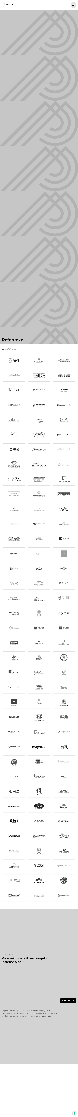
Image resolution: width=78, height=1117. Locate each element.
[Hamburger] (73, 5)
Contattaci (67, 1000)
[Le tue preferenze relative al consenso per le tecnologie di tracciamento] (74, 1113)
